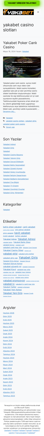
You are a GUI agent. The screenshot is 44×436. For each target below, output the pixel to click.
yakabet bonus (8, 245)
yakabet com (27, 250)
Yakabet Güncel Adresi (12, 264)
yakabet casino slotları (15, 121)
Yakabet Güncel (25, 261)
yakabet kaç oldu (23, 270)
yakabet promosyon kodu (32, 281)
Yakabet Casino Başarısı (13, 155)
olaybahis (7, 430)
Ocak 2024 (7, 375)
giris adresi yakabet (22, 230)
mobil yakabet (8, 236)
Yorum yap (10, 127)
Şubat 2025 (8, 330)
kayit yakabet (22, 232)
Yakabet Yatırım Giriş (11, 158)
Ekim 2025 (7, 316)
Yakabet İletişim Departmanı (14, 175)
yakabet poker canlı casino (14, 124)
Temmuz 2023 (9, 396)
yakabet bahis (7, 242)
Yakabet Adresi (9, 144)
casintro (12, 433)
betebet (22, 430)
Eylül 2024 (7, 347)
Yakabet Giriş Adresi (11, 261)
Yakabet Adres (10, 239)
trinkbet (15, 430)
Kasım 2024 (8, 341)
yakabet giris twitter (26, 254)
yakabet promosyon (14, 280)
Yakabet (9, 118)
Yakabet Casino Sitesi (13, 250)
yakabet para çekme (22, 277)
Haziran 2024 (8, 358)
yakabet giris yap (10, 258)
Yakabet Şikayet (7, 296)
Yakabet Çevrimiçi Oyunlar (14, 189)
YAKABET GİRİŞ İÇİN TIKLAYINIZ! (22, 3)
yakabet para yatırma (8, 277)
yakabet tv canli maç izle (25, 284)
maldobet (31, 433)
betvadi (29, 430)
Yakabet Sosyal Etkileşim (13, 162)
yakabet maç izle (8, 272)
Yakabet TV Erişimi (11, 186)
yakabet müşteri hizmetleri (10, 275)
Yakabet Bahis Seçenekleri (14, 165)
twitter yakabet (21, 236)
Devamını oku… (9, 112)
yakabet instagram (28, 267)
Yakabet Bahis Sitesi (21, 242)
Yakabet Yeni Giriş (13, 293)
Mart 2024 (7, 368)
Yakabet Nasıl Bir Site (23, 275)
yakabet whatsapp (23, 287)
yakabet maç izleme (23, 272)
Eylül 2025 (7, 320)
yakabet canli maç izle (12, 247)
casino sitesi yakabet (8, 230)
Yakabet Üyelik (28, 293)
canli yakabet (29, 227)
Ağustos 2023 (9, 392)
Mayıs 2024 (8, 361)
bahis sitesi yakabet (12, 227)
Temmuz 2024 (9, 354)
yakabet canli (19, 245)
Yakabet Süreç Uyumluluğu (14, 172)
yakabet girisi (30, 121)
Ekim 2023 (7, 385)
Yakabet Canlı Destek (30, 247)
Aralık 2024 (7, 337)
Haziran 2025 (8, 323)
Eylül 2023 (7, 389)
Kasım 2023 (8, 382)
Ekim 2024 (7, 344)
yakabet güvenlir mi (12, 266)
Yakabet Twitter (9, 287)
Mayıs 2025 (8, 327)
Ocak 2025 (7, 334)
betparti (36, 430)
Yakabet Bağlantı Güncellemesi (16, 179)
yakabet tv (9, 284)
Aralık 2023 (7, 379)
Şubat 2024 (8, 372)
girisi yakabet (8, 233)
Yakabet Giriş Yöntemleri (13, 193)
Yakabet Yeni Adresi (12, 290)
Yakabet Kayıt (9, 269)
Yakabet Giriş (8, 148)
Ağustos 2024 (9, 351)
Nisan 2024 (8, 365)
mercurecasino (21, 433)
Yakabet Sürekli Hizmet (12, 169)
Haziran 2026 (8, 313)
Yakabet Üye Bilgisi (11, 182)
